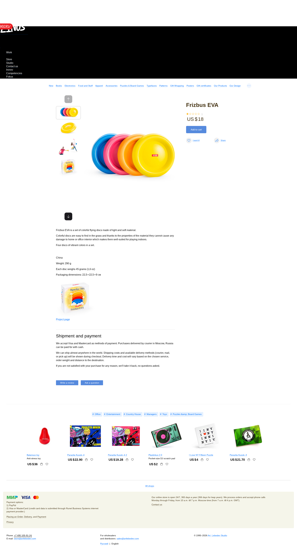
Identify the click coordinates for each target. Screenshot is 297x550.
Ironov (9, 69)
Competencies (14, 73)
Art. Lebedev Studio (217, 535)
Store (9, 59)
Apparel (99, 85)
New (51, 85)
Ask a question (92, 383)
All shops (149, 486)
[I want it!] (47, 464)
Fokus (9, 76)
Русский (104, 543)
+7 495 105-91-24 (23, 535)
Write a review (67, 383)
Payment (41, 516)
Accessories (111, 85)
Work (9, 52)
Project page (63, 319)
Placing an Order (14, 516)
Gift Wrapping (177, 85)
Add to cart (196, 129)
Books (59, 85)
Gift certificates (204, 85)
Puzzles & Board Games (132, 85)
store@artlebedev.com (25, 538)
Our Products (220, 85)
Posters (190, 85)
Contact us (12, 66)
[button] (68, 216)
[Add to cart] (41, 464)
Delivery (28, 516)
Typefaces (152, 85)
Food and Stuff (85, 85)
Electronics (70, 85)
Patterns (163, 85)
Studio (9, 63)
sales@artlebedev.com (128, 538)
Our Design (235, 85)
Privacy (10, 522)
